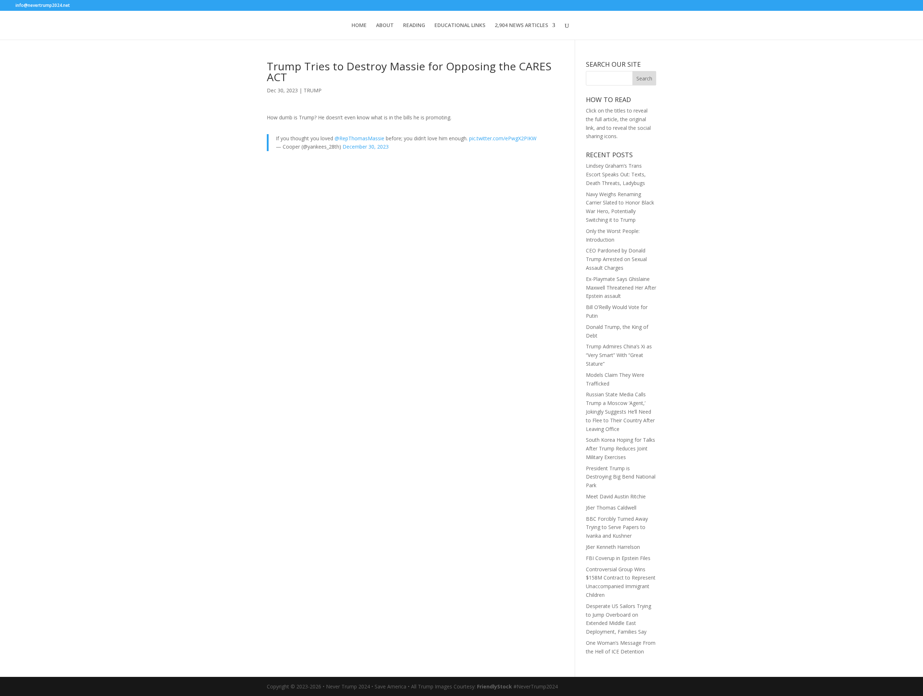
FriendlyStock (494, 686)
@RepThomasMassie (359, 138)
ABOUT (385, 25)
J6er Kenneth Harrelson (613, 546)
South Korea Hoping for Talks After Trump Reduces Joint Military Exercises (620, 448)
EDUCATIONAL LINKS (459, 25)
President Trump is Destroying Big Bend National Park (620, 477)
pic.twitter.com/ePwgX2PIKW (502, 138)
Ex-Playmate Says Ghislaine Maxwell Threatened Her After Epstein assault (621, 288)
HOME (359, 25)
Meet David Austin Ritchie (616, 496)
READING (414, 25)
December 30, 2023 (366, 146)
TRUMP (313, 90)
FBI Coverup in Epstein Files (618, 558)
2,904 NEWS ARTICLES (521, 25)
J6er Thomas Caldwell (611, 507)
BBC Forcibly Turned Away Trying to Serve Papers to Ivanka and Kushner (617, 527)
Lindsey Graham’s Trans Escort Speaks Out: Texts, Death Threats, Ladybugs (616, 174)
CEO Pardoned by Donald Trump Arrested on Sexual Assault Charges (616, 259)
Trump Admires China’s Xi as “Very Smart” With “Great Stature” (619, 355)
